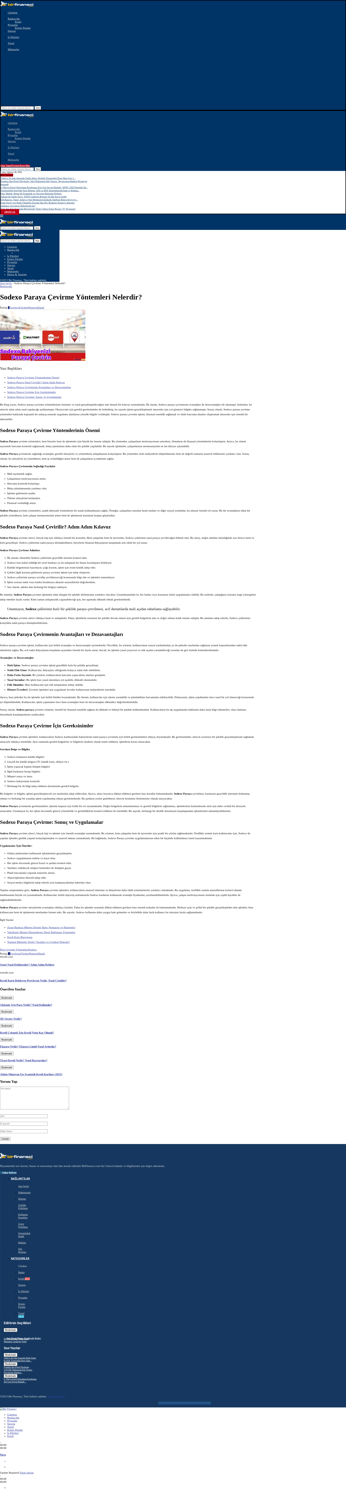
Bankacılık (14, 18)
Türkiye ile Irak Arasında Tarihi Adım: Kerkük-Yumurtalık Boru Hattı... (20, 1359)
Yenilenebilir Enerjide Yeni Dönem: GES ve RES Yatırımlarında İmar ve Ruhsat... (40, 190)
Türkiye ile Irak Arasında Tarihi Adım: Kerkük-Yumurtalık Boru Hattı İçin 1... (38, 178)
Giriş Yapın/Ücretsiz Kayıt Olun (15, 165)
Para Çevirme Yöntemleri (14, 949)
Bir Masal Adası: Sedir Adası (16, 1339)
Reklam (22, 1242)
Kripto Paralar (23, 28)
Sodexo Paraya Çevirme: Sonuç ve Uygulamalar (34, 397)
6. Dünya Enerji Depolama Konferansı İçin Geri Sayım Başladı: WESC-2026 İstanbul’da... (44, 187)
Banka (21, 1272)
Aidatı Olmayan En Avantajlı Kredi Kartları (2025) (31, 1074)
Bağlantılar (20, 1178)
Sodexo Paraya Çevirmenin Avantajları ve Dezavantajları (39, 387)
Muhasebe (13, 49)
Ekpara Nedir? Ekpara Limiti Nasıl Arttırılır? (28, 1046)
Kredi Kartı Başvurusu (19, 937)
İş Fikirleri (13, 37)
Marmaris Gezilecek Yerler (15, 1341)
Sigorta (12, 31)
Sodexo (32, 949)
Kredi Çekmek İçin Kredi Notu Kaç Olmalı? (27, 1032)
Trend (11, 43)
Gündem (12, 12)
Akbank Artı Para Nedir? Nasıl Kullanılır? (26, 1004)
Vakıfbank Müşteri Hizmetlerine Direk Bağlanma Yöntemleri (41, 932)
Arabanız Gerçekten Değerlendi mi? (18, 205)
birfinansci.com (56, 1396)
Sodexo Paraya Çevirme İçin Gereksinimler (31, 392)
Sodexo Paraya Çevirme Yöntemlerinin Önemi (33, 377)
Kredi (18, 21)
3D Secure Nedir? (11, 1018)
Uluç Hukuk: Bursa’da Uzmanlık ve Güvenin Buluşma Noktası (31, 193)
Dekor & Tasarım (17, 274)
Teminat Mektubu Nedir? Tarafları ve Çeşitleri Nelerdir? (38, 942)
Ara (38, 108)
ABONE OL (9, 212)
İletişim (22, 1199)
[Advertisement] (173, 79)
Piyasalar (13, 24)
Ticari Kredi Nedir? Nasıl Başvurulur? (23, 1060)
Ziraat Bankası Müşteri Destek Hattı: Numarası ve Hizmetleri (41, 927)
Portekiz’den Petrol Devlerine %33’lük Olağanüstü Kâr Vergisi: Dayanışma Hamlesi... (18, 1370)
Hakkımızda (24, 1192)
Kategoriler (20, 1258)
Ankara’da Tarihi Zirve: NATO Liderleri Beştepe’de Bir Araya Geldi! (34, 196)
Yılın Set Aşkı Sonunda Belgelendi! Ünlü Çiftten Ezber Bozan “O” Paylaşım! (38, 209)
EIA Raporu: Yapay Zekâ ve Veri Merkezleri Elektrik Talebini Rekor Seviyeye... (39, 199)
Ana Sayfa (6, 283)
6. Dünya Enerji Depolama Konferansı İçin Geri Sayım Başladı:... (20, 1380)
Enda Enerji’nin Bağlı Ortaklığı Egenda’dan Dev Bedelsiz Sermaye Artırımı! (38, 202)
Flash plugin (27, 1472)
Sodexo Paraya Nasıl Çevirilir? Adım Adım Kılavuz (36, 382)
